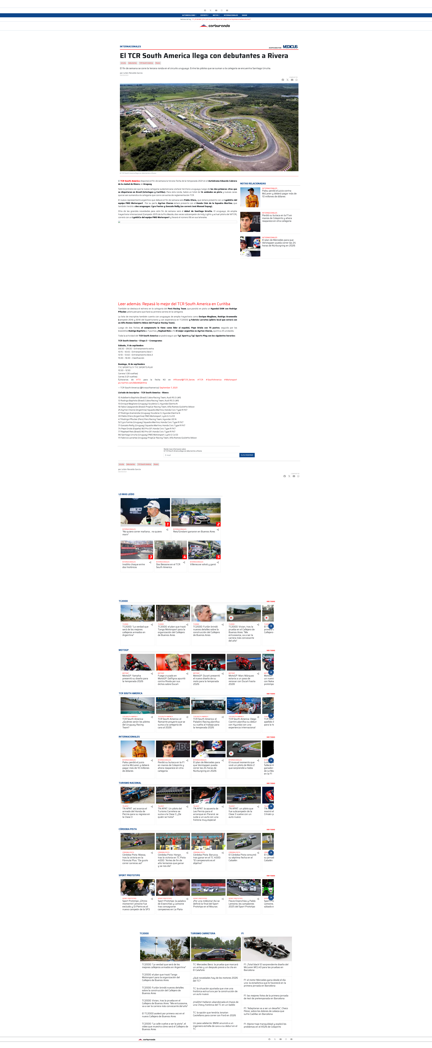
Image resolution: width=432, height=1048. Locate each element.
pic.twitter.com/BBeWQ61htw (132, 382)
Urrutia (123, 63)
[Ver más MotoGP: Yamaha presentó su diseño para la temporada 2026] (138, 662)
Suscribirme (247, 455)
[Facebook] (205, 10)
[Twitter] (210, 10)
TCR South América (146, 63)
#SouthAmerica (214, 379)
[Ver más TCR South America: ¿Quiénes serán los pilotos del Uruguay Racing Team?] (138, 705)
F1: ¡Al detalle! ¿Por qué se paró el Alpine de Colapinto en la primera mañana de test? (221, 19)
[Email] (227, 10)
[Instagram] (221, 10)
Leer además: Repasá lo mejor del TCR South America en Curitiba (174, 304)
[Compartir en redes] (167, 530)
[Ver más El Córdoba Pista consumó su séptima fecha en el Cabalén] (244, 841)
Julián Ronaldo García (133, 72)
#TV (138, 379)
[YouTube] (216, 10)
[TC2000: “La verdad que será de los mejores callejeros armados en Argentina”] (165, 949)
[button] (189, 15)
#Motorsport (230, 379)
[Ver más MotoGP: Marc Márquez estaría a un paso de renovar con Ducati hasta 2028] (244, 662)
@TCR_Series (188, 379)
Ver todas (271, 601)
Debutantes (132, 63)
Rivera (158, 63)
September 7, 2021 (169, 387)
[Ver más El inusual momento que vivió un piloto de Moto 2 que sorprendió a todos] (244, 749)
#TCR (200, 379)
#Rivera (177, 379)
